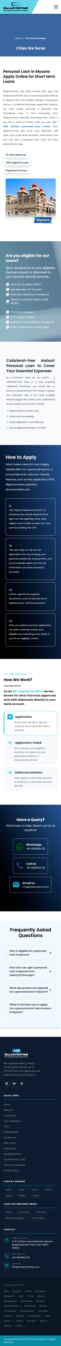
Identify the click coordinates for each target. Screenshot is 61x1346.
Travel (8, 1212)
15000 (21, 1189)
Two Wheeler (38, 1218)
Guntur (19, 1320)
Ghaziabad (30, 1305)
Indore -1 (8, 1320)
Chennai (8, 1315)
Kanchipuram (27, 1310)
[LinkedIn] (22, 1084)
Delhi (6, 1291)
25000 (48, 1189)
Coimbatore (10, 1310)
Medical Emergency (15, 1218)
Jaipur (47, 1315)
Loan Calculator (12, 1121)
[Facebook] (7, 1084)
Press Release (11, 1132)
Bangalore (9, 1296)
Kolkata (7, 1325)
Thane (30, 1296)
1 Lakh (35, 1195)
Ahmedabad (10, 1301)
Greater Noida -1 (12, 1305)
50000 (22, 1195)
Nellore (43, 1320)
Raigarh (20, 1315)
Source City (10, 1115)
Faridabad (40, 1291)
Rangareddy (34, 1315)
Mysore (41, 1296)
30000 (9, 1195)
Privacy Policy (11, 1170)
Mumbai (40, 1301)
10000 (8, 1189)
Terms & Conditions (14, 1165)
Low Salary (24, 1212)
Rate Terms (10, 1143)
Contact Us (10, 1137)
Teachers (40, 1212)
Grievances (10, 1148)
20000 (35, 1189)
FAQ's (7, 1126)
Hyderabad (26, 1301)
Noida (28, 1291)
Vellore (19, 1325)
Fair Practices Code (14, 1159)
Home (18, 38)
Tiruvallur (31, 1320)
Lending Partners (13, 1154)
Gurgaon (17, 1291)
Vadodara (43, 1310)
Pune (20, 1296)
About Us (8, 1110)
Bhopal (43, 1305)
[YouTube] (14, 1084)
